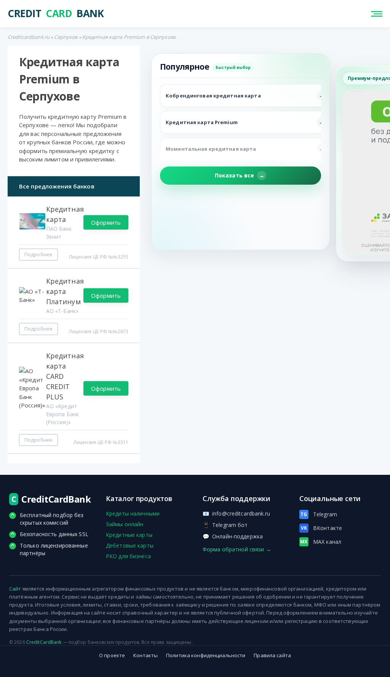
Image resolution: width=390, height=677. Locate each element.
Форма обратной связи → (237, 549)
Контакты (145, 655)
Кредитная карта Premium (202, 122)
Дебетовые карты (129, 545)
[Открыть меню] (376, 13)
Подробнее (38, 254)
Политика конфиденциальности (205, 655)
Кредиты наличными (133, 513)
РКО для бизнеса (128, 556)
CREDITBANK (56, 13)
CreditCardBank (44, 642)
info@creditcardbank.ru (236, 513)
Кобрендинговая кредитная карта (213, 95)
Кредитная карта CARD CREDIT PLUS (65, 376)
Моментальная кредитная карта (211, 148)
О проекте (112, 655)
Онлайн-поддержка (233, 536)
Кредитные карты (129, 534)
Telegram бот (225, 525)
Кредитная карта (65, 214)
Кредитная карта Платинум (65, 291)
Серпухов (65, 37)
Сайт (15, 588)
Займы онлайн (124, 524)
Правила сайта (272, 655)
